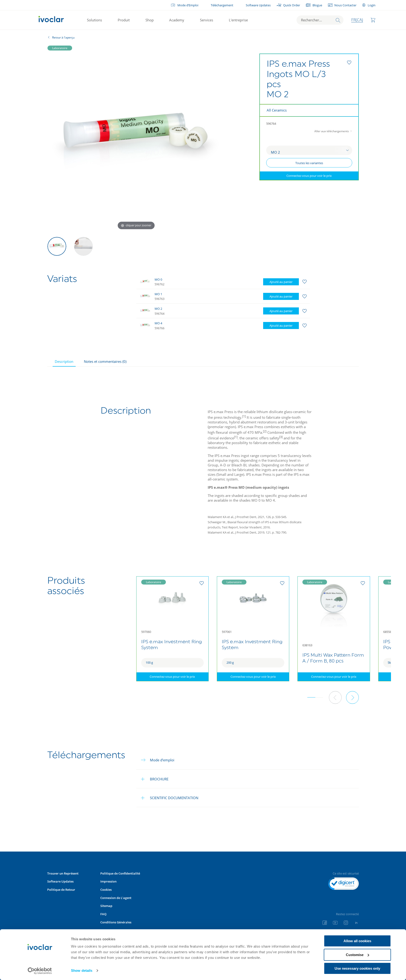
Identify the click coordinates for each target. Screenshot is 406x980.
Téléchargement (222, 5)
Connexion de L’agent (115, 898)
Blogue (317, 5)
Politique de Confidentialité (120, 873)
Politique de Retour (61, 889)
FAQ (103, 914)
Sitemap (106, 906)
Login (371, 5)
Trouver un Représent (62, 873)
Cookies (106, 889)
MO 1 (158, 294)
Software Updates (258, 5)
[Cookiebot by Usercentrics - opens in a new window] (39, 970)
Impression (108, 881)
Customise (354, 955)
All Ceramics (277, 110)
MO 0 (158, 279)
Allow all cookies (357, 941)
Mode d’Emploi (187, 5)
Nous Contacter (345, 5)
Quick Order (291, 5)
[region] (234, 304)
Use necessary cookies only (357, 968)
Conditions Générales (115, 922)
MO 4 (158, 323)
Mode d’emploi (162, 760)
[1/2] (56, 246)
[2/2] (83, 246)
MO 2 (158, 308)
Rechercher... (311, 20)
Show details (81, 970)
